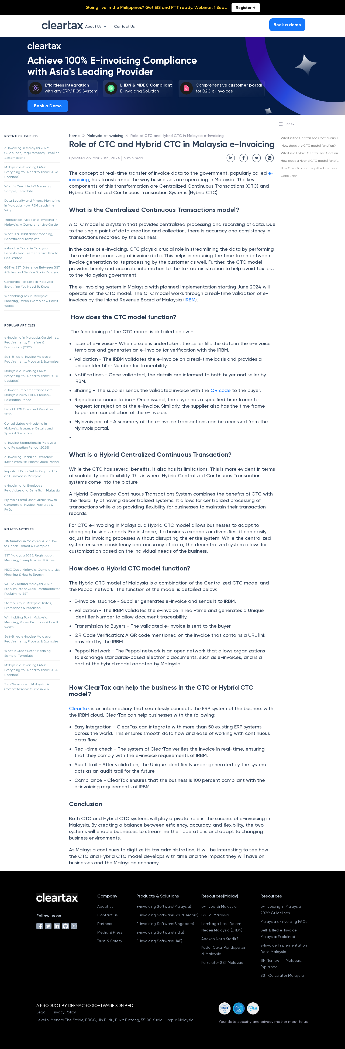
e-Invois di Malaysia (219, 906)
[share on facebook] (243, 158)
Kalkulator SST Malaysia (222, 962)
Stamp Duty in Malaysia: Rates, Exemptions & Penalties (28, 605)
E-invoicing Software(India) (160, 932)
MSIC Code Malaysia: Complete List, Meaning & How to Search (32, 572)
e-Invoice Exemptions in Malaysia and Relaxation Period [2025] (30, 445)
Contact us (107, 915)
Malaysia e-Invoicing (105, 135)
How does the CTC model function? (308, 145)
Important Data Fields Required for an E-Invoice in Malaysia (31, 473)
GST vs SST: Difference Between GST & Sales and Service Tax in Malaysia (32, 270)
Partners (104, 923)
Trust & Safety (109, 941)
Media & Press (110, 932)
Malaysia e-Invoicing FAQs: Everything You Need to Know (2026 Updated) (31, 172)
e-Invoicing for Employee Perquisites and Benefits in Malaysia (32, 488)
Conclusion (289, 176)
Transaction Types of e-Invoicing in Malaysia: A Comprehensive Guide (31, 222)
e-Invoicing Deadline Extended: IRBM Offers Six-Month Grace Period (31, 459)
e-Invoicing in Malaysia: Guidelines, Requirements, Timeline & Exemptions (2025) (31, 342)
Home (74, 135)
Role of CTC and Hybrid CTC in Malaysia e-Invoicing (177, 135)
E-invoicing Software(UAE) (159, 941)
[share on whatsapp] (269, 158)
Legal (41, 1012)
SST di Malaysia (215, 915)
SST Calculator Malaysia (282, 975)
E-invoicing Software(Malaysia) (163, 906)
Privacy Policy (64, 1012)
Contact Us (124, 26)
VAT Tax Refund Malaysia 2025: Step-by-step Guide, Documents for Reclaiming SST (32, 589)
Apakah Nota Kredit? (220, 939)
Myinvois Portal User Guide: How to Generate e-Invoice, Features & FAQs (30, 504)
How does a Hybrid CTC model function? (312, 161)
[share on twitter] (256, 158)
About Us (93, 26)
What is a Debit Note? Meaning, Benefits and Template (28, 236)
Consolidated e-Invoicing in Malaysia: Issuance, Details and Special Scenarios (28, 428)
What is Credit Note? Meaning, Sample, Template (27, 188)
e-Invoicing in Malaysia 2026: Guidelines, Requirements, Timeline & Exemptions (32, 153)
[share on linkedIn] (230, 158)
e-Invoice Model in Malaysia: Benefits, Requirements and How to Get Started (31, 253)
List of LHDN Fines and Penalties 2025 (28, 411)
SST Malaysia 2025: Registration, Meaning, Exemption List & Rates (29, 557)
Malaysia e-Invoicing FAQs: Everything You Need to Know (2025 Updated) (31, 376)
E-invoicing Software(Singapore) (165, 923)
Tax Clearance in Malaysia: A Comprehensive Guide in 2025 (27, 686)
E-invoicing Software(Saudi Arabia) (167, 915)
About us (105, 906)
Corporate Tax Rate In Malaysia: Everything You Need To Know (29, 284)
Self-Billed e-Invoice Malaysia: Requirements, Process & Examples (31, 359)
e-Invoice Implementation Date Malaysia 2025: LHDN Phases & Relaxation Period (28, 395)
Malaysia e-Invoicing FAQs (284, 921)
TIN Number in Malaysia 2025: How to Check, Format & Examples (30, 543)
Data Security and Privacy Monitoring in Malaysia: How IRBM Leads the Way (32, 205)
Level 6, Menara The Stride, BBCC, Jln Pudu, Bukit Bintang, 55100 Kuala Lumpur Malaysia (115, 1020)
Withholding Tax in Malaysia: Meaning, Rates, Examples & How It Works (31, 301)
